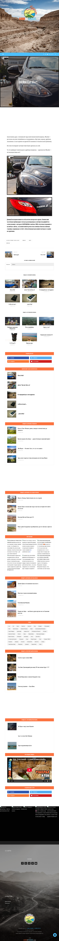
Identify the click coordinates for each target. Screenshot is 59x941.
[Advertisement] (29, 42)
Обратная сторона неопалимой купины (27, 593)
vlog (34, 626)
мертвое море (31, 634)
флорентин (20, 644)
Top (30, 938)
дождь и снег (26, 631)
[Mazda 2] (29, 175)
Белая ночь (7, 903)
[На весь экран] (50, 781)
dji (13, 626)
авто (30, 240)
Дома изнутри (8, 901)
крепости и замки (12, 634)
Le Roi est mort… (12, 304)
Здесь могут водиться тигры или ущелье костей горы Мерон (32, 458)
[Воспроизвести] (9, 781)
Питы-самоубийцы (29, 327)
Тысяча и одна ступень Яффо (25, 658)
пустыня (22, 641)
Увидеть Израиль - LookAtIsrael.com (34, 928)
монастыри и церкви (40, 634)
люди (25, 634)
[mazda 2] (29, 206)
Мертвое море (29, 343)
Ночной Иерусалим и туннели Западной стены (29, 677)
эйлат (40, 644)
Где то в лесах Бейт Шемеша (25, 736)
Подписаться (11, 570)
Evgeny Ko (26, 85)
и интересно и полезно (36, 631)
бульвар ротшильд (24, 628)
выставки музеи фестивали (40, 628)
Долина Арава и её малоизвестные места (28, 583)
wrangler (40, 626)
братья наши (15, 628)
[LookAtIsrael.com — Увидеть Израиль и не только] (29, 12)
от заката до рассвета (12, 639)
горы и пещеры (11, 631)
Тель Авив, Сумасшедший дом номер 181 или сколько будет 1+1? (33, 667)
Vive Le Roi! (43, 254)
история (44, 631)
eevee (18, 626)
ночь (32, 636)
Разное (29, 77)
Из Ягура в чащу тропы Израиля (26, 726)
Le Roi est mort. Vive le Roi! (12, 240)
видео (31, 628)
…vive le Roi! (29, 304)
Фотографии (47, 626)
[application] (29, 770)
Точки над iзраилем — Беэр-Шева (26, 686)
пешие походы (33, 639)
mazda (24, 240)
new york (23, 626)
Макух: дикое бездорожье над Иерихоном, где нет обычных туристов (35, 527)
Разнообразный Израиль (24, 603)
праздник (10, 641)
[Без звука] (47, 781)
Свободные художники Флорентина (12, 328)
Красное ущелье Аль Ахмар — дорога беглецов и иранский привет (34, 439)
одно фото (38, 636)
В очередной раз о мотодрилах (47, 290)
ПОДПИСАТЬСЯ (30, 815)
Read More (29, 858)
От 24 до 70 (12, 343)
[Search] (55, 54)
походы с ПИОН (47, 639)
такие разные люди (12, 644)
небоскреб (19, 636)
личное (8, 243)
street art (29, 626)
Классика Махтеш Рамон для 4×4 (26, 517)
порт (40, 639)
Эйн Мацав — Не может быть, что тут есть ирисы (30, 448)
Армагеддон (16, 254)
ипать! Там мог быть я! (29, 290)
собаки (42, 641)
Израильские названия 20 (47, 335)
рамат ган (36, 641)
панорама (21, 639)
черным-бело (34, 644)
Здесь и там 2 (46, 327)
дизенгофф (19, 631)
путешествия (29, 641)
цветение (26, 644)
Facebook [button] (8, 264)
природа (16, 641)
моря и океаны (11, 636)
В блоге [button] (13, 264)
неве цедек (26, 636)
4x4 (9, 626)
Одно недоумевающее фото (25, 745)
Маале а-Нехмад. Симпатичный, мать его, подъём (30, 498)
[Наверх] (55, 935)
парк (27, 639)
